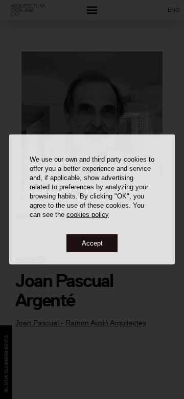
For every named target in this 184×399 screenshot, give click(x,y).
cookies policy (87, 214)
